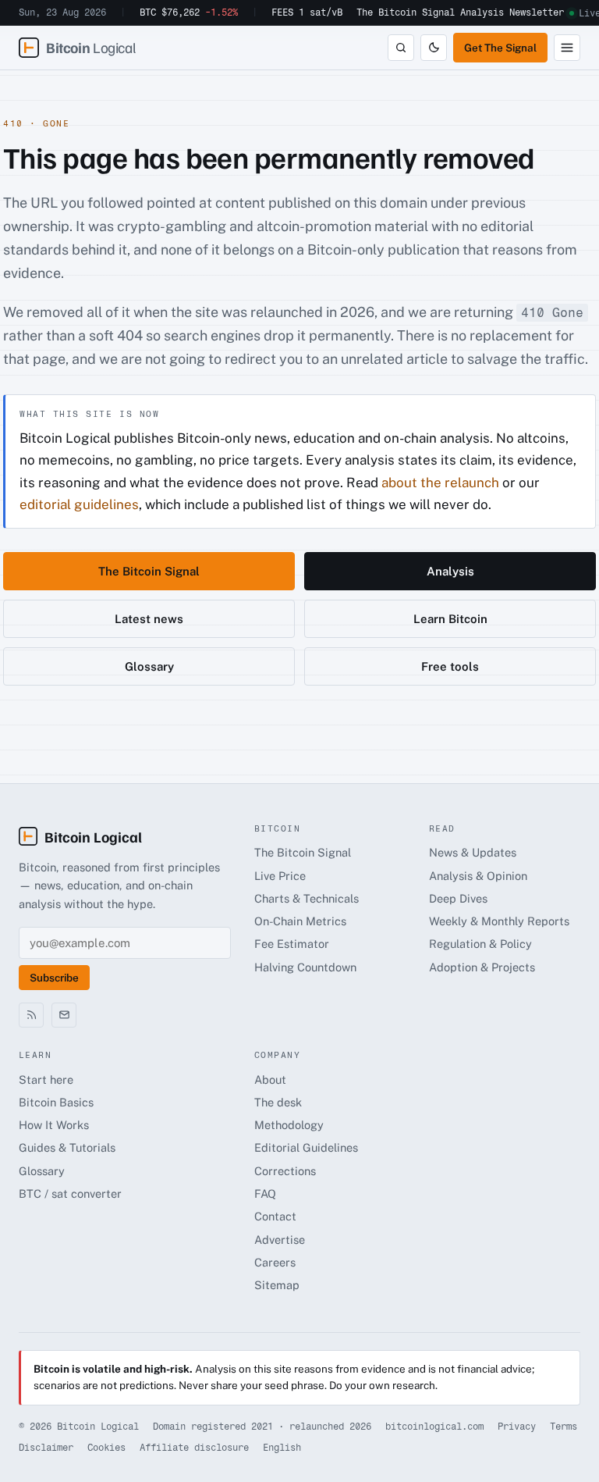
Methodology (289, 1124)
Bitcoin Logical (93, 837)
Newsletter (536, 12)
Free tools (450, 666)
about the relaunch (440, 482)
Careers (275, 1262)
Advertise (279, 1239)
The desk (278, 1102)
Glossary (149, 666)
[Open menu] (567, 47)
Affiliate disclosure (194, 1447)
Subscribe (54, 977)
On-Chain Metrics (300, 921)
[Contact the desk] (63, 1015)
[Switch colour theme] (433, 47)
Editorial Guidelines (306, 1147)
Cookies (106, 1447)
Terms (563, 1426)
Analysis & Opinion (478, 875)
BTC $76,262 (189, 12)
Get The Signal (500, 47)
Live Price (280, 875)
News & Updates (472, 852)
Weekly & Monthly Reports (499, 921)
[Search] (401, 47)
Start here (46, 1079)
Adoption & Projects (482, 967)
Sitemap (277, 1284)
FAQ (265, 1193)
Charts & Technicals (306, 898)
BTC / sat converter (70, 1193)
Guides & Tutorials (67, 1147)
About (270, 1079)
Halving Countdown (305, 967)
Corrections (285, 1170)
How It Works (54, 1124)
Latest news (149, 618)
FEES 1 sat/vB (306, 12)
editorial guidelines (79, 504)
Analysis (482, 12)
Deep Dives (458, 898)
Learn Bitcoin (450, 618)
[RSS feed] (31, 1015)
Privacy (517, 1426)
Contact (275, 1216)
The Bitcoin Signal (405, 12)
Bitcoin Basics (56, 1102)
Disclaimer (46, 1447)
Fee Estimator (291, 943)
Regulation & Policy (480, 943)
